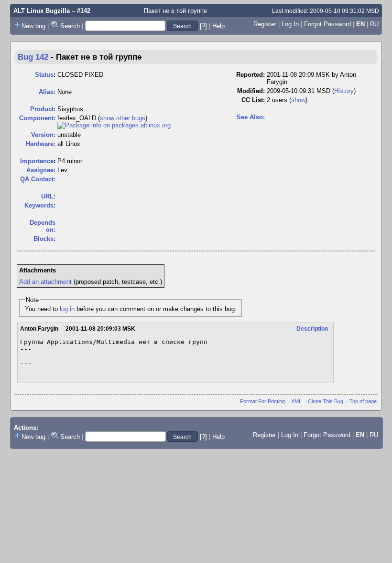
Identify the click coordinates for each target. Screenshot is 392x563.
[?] (203, 26)
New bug (33, 26)
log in (67, 309)
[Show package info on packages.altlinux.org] (114, 125)
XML (296, 401)
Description (312, 328)
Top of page (363, 401)
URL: (48, 196)
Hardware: (40, 143)
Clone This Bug (325, 401)
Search (70, 26)
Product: (42, 109)
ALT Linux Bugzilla (41, 10)
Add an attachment (45, 281)
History (344, 90)
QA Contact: (37, 179)
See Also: (251, 117)
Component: (37, 118)
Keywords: (39, 205)
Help (218, 26)
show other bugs (122, 118)
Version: (43, 134)
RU (374, 24)
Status (44, 74)
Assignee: (40, 170)
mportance (37, 161)
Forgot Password (327, 24)
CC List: (253, 100)
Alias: (47, 91)
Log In (290, 24)
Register (264, 24)
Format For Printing (262, 401)
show (298, 100)
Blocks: (44, 238)
